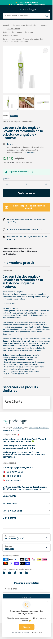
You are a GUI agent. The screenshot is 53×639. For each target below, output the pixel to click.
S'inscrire (24, 597)
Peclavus (6, 29)
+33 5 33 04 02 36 (14, 469)
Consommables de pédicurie (24, 25)
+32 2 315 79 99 (13, 473)
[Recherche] (43, 16)
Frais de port (10, 157)
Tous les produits (20, 29)
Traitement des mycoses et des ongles (18, 32)
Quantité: (6, 174)
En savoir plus (30, 147)
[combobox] (25, 16)
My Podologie (18, 425)
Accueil (6, 25)
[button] (3, 9)
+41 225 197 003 (13, 477)
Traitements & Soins (11, 36)
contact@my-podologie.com (18, 464)
